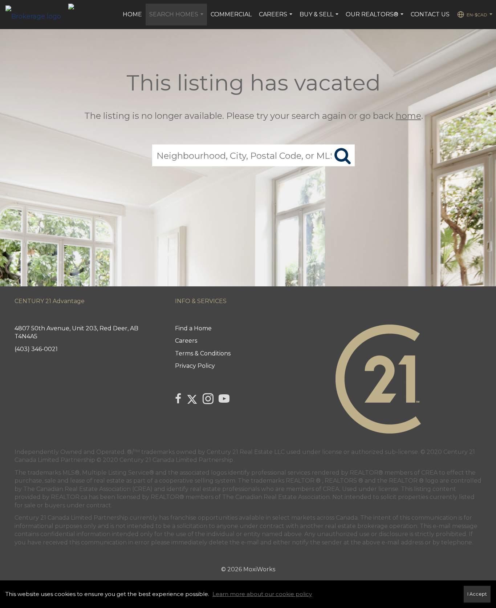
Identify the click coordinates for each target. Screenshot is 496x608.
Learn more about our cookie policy (262, 594)
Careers (276, 18)
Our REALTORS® (375, 18)
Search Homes (177, 18)
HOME (132, 14)
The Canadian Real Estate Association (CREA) (88, 489)
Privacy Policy (195, 365)
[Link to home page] (36, 14)
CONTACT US (430, 14)
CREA (429, 472)
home (408, 115)
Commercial (231, 14)
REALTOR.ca (69, 497)
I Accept (477, 594)
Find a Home (193, 328)
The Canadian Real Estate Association (276, 497)
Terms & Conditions (203, 353)
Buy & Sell (320, 18)
